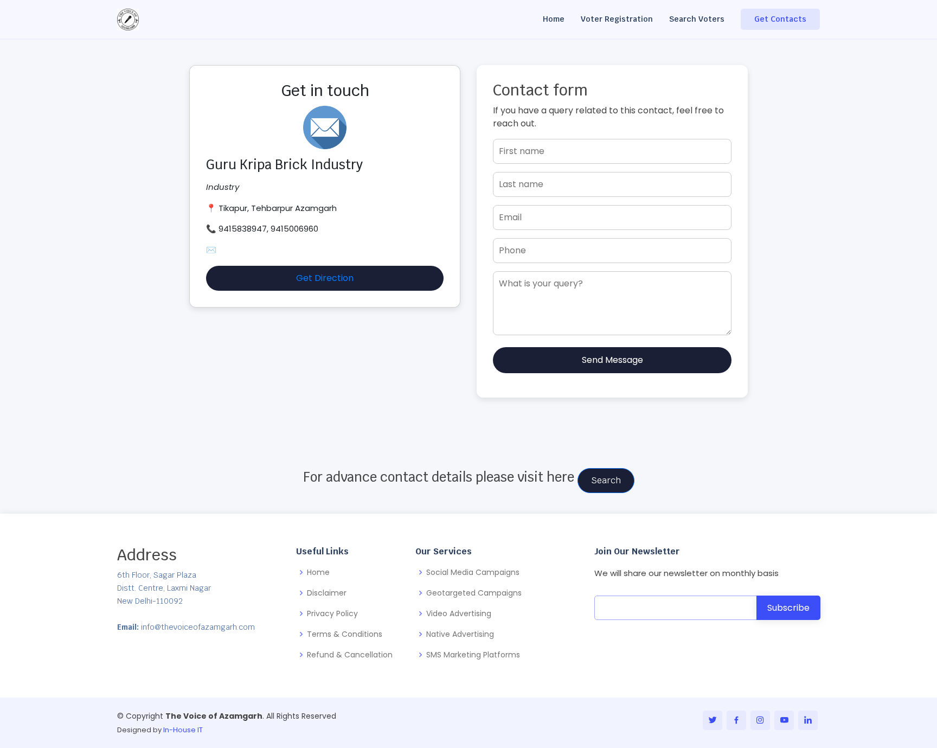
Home (553, 19)
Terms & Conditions (344, 634)
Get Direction (325, 278)
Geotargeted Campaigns (474, 593)
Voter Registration (617, 19)
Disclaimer (326, 593)
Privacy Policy (332, 613)
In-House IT (183, 730)
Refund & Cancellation (350, 655)
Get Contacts (780, 19)
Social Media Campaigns (472, 572)
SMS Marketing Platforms (473, 655)
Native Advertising (460, 634)
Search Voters (696, 19)
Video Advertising (458, 613)
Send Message (612, 360)
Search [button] (606, 480)
